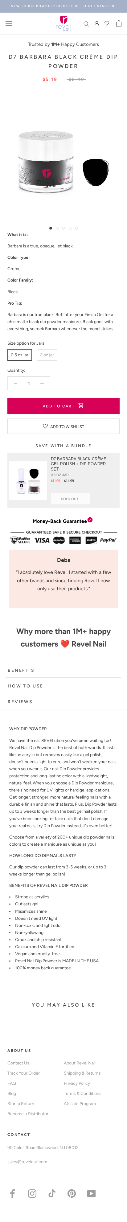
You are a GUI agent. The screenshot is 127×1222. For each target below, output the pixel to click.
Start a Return (20, 1103)
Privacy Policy (77, 1083)
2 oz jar (47, 355)
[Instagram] (32, 1193)
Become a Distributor (27, 1113)
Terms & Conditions (82, 1093)
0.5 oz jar (19, 355)
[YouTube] (91, 1193)
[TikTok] (52, 1193)
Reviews (20, 701)
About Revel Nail (80, 1063)
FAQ (11, 1083)
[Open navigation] (9, 23)
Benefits (21, 670)
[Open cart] (118, 23)
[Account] (97, 23)
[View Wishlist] (107, 23)
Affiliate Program (80, 1103)
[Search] (86, 23)
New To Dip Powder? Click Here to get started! (63, 6)
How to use (25, 686)
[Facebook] (12, 1193)
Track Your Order (23, 1073)
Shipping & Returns (82, 1073)
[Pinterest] (71, 1193)
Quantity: (16, 370)
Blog (11, 1093)
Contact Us (18, 1063)
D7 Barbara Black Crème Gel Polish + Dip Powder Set (78, 464)
